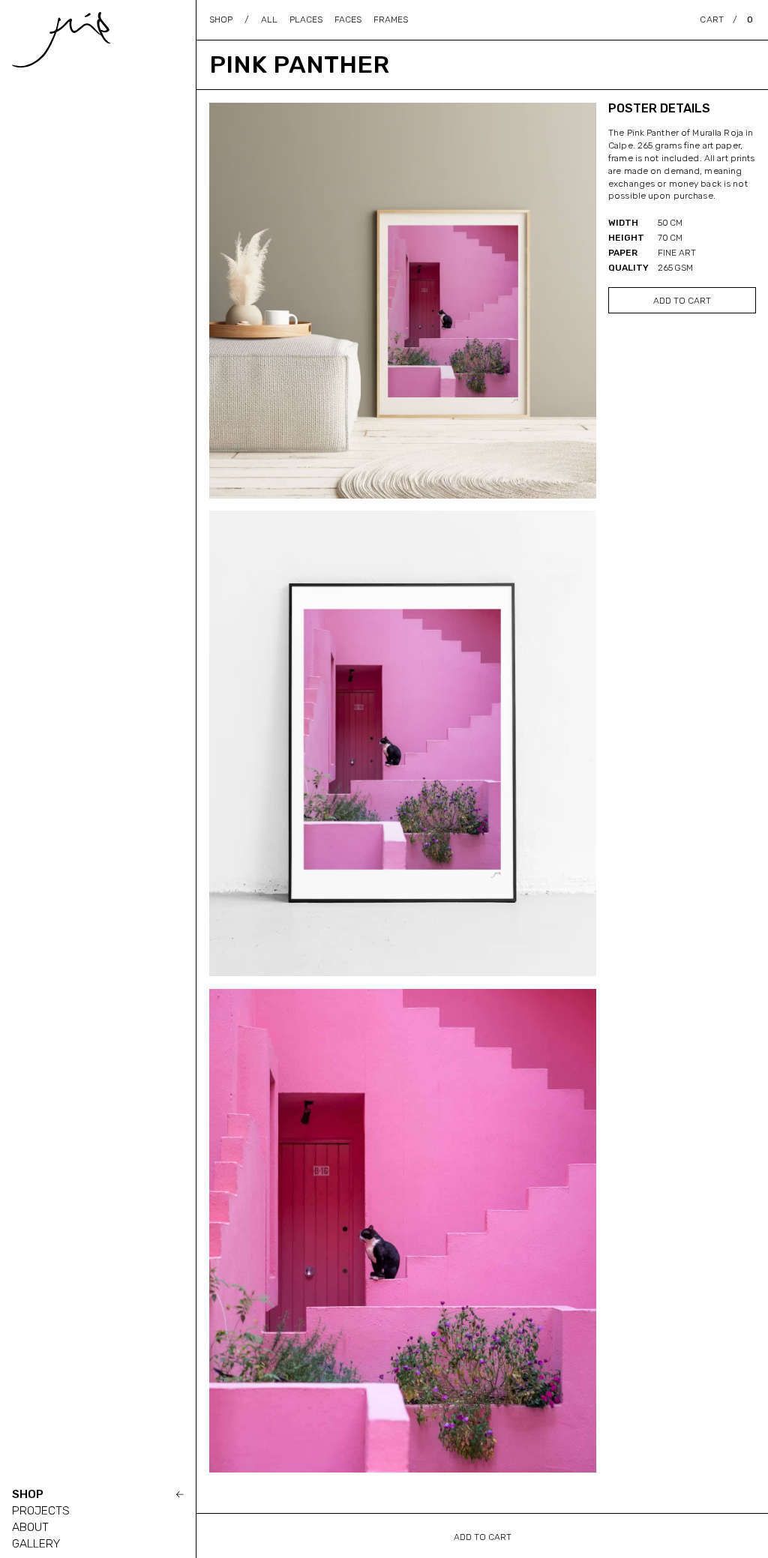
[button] (726, 19)
